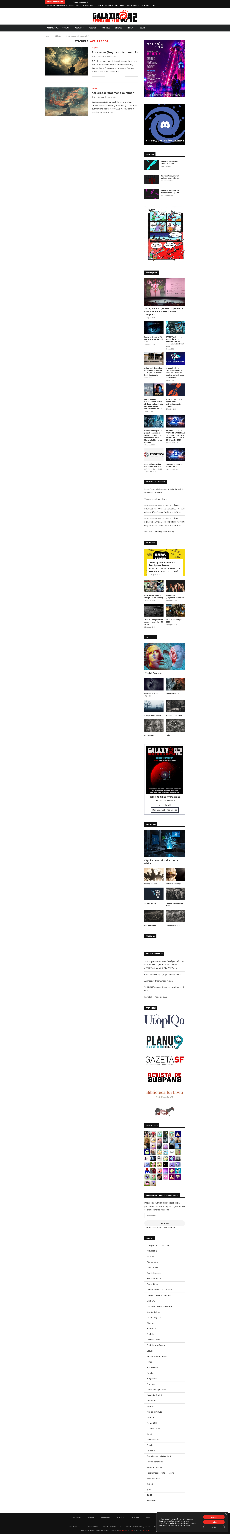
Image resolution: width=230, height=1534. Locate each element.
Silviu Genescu (99, 56)
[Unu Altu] (172, 1164)
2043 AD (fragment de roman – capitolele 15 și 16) (153, 621)
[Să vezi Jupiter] (154, 894)
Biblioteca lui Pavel (80, 2)
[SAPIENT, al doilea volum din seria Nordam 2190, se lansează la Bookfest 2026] (175, 327)
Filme (149, 1362)
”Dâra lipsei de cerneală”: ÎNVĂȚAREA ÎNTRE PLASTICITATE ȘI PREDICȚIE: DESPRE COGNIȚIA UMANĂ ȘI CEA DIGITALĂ (164, 965)
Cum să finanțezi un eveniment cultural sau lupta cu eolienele (153, 466)
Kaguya (150, 1406)
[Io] (147, 1176)
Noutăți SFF (152, 1423)
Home (47, 36)
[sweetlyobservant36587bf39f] (178, 1133)
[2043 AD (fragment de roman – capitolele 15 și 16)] (154, 610)
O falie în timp (153, 1428)
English (142, 28)
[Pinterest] (176, 6)
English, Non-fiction (156, 1345)
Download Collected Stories (164, 810)
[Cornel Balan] (153, 1182)
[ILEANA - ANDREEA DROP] (147, 1158)
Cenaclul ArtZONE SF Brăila (159, 1289)
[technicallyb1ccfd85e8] (153, 1146)
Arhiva (130, 28)
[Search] (184, 28)
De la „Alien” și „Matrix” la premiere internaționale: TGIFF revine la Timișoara (163, 311)
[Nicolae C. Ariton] (147, 1146)
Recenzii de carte (154, 1467)
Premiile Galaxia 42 (105, 6)
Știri (149, 1489)
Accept (214, 1517)
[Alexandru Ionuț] (159, 1146)
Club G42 (151, 1300)
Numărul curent (148, 6)
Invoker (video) (172, 693)
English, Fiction (154, 1339)
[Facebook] (168, 6)
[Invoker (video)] (175, 684)
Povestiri (151, 1450)
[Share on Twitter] (112, 76)
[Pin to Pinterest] (115, 76)
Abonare (165, 1223)
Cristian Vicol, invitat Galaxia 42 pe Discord (170, 177)
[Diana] (165, 1152)
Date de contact (133, 6)
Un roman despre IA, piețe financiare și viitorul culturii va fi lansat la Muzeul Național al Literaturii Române (153, 436)
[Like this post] (107, 76)
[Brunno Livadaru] (159, 1164)
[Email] (181, 6)
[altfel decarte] (147, 1164)
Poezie (150, 1445)
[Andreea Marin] (153, 1133)
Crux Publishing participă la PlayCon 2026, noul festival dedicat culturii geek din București (175, 373)
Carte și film (152, 1284)
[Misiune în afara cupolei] (154, 684)
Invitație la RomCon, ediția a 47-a (175, 465)
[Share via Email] (123, 76)
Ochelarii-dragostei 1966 (174, 904)
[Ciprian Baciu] (159, 1176)
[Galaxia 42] (153, 1152)
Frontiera (151, 1384)
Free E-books (119, 6)
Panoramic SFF (153, 1439)
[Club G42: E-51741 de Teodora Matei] (151, 165)
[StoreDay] (153, 1170)
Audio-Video (152, 1267)
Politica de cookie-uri (112, 1526)
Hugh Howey (162, 499)
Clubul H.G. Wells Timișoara (159, 1306)
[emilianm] (159, 1170)
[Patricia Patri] (178, 1140)
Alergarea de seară (152, 715)
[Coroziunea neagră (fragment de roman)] (154, 586)
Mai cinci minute (154, 1412)
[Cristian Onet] (153, 1164)
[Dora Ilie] (159, 1133)
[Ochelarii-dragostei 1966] (175, 894)
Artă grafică (152, 1250)
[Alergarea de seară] (154, 706)
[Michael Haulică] (178, 1146)
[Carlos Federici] (172, 1170)
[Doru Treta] (172, 1158)
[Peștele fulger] (154, 916)
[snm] (159, 1158)
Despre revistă (74, 6)
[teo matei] (153, 1176)
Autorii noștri (89, 6)
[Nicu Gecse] (165, 1170)
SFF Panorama (153, 1478)
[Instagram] (173, 6)
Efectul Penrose (153, 673)
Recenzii (92, 28)
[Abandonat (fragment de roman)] (175, 586)
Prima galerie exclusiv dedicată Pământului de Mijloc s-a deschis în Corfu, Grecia (153, 371)
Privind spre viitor (155, 1461)
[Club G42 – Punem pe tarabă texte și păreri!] (151, 194)
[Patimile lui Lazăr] (175, 874)
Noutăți (150, 1417)
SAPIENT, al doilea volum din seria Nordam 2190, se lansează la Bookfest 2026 (175, 341)
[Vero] (147, 1170)
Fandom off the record (157, 1356)
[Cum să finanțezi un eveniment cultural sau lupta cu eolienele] (154, 454)
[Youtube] (179, 6)
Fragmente (152, 1378)
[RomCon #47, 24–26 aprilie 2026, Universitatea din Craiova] (175, 389)
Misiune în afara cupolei (151, 694)
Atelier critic (152, 1262)
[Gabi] (178, 1158)
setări (188, 1525)
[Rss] (184, 6)
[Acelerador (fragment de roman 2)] (66, 61)
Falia (168, 735)
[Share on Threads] (117, 76)
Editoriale (151, 1328)
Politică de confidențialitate (138, 1526)
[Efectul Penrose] (164, 656)
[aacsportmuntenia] (172, 1152)
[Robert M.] (178, 1164)
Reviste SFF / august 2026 (174, 620)
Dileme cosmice (173, 925)
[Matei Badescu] (172, 1133)
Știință (150, 1484)
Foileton (150, 1373)
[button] (67, 2)
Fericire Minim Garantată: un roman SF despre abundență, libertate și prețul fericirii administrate (153, 404)
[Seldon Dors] (165, 1164)
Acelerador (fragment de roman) (113, 93)
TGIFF (149, 1495)
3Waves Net (123, 1530)
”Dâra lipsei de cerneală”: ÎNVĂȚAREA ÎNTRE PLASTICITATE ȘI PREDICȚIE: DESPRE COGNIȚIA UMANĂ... (164, 567)
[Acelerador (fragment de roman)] (66, 101)
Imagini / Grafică (154, 1395)
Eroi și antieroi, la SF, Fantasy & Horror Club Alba (153, 339)
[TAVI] (178, 1176)
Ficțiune (65, 28)
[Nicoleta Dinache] (159, 1140)
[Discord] (170, 6)
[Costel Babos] (165, 1146)
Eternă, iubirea (150, 884)
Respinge (214, 1522)
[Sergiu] (165, 1140)
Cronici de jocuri (154, 1317)
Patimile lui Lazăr (173, 884)
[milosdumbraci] (172, 1176)
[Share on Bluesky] (120, 76)
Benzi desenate (154, 1273)
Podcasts (79, 28)
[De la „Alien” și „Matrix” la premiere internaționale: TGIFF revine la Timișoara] (164, 292)
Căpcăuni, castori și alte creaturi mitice (161, 862)
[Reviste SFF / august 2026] (175, 610)
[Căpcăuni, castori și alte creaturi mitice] (164, 843)
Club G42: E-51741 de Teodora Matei (169, 162)
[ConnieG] (178, 1170)
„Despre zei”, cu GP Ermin (158, 1245)
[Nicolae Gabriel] (153, 1140)
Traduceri (151, 1500)
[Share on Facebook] (110, 76)
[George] (147, 1133)
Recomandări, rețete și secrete (160, 1473)
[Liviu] (147, 1152)
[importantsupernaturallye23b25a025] (165, 1158)
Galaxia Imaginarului (156, 1389)
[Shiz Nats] (172, 1146)
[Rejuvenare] (154, 725)
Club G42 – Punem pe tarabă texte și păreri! (170, 191)
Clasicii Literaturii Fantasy (159, 1295)
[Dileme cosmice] (175, 916)
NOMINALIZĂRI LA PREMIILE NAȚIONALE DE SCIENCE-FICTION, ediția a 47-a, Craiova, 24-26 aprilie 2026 (175, 435)
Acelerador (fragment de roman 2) (115, 52)
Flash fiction (152, 1367)
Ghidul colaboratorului (57, 6)
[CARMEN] (147, 1140)
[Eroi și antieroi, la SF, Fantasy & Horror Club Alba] (154, 327)
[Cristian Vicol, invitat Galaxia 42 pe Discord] (151, 179)
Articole (106, 28)
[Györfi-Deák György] (165, 1176)
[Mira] (147, 1182)
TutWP (131, 1530)
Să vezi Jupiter (150, 903)
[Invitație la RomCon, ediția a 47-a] (175, 454)
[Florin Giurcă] (165, 1133)
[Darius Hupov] (172, 1140)
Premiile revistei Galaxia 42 (159, 1456)
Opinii (149, 1434)
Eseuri (150, 1351)
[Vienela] (178, 1152)
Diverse (118, 28)
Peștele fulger (150, 925)
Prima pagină (52, 28)
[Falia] (175, 725)
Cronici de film (153, 1312)
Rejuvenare (149, 735)
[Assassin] (153, 1158)
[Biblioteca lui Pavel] (175, 706)
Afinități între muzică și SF (167, 531)
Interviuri (151, 1400)
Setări (214, 1527)
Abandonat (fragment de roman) (175, 596)
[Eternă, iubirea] (154, 874)
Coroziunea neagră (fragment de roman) (153, 596)
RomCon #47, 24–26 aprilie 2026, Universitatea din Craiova (174, 403)
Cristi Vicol (145, 1530)
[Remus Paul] (159, 1152)
